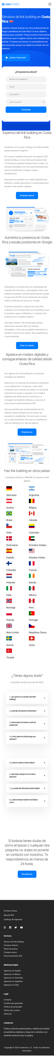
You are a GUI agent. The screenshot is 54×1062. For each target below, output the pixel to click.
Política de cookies (12, 1010)
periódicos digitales (15, 1032)
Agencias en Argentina (13, 981)
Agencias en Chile (11, 985)
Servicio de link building (14, 942)
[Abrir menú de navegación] (50, 4)
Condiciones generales (13, 1003)
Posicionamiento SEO (13, 956)
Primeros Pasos (10, 911)
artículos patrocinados (21, 1028)
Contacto (8, 1000)
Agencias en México (12, 974)
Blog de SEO (9, 915)
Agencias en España (12, 971)
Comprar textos (10, 952)
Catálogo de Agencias (13, 919)
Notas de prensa (11, 949)
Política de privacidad (13, 1007)
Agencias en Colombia (13, 978)
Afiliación (8, 1014)
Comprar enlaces (11, 945)
